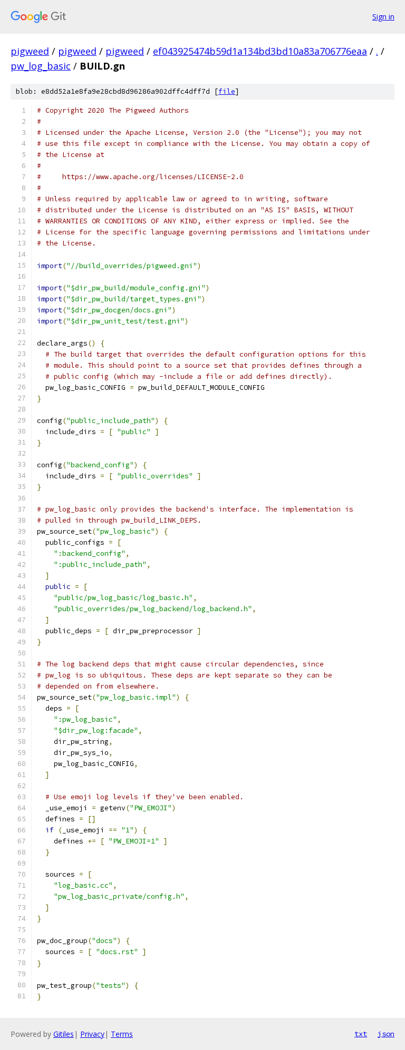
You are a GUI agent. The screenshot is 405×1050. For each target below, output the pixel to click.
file (226, 91)
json (386, 1033)
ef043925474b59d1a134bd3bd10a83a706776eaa (260, 51)
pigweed (30, 51)
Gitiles (63, 1034)
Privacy (92, 1034)
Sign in (383, 17)
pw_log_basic (41, 66)
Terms (122, 1034)
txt (360, 1033)
